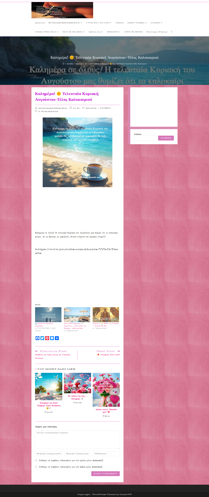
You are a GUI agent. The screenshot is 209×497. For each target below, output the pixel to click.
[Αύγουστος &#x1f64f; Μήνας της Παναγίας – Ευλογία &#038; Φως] (106, 314)
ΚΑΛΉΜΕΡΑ (105, 108)
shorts (91, 108)
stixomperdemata (52, 108)
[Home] (63, 64)
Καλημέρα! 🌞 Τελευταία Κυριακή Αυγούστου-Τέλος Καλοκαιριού (124, 64)
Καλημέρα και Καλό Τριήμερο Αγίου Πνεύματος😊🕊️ (48, 406)
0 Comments (48, 111)
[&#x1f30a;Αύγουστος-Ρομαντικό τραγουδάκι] (48, 314)
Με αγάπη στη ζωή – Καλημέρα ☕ (77, 397)
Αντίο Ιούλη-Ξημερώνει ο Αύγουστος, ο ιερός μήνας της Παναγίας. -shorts (75, 326)
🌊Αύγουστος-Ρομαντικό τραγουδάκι (44, 324)
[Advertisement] (77, 213)
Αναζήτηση (137, 134)
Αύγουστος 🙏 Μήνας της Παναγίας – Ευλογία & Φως (106, 324)
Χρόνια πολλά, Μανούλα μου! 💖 (106, 411)
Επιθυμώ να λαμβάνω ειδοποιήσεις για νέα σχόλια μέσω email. (71, 460)
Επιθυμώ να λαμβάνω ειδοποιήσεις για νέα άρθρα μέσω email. (71, 466)
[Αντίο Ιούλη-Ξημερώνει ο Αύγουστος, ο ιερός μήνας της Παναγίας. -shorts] (77, 314)
